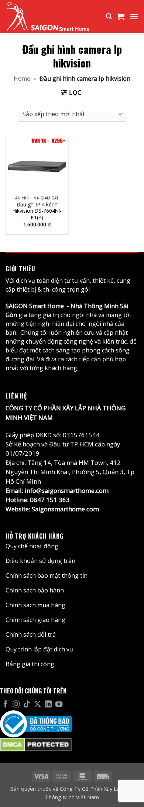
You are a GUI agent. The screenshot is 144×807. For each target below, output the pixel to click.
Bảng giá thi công (30, 664)
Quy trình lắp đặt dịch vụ (39, 649)
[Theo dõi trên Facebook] (5, 704)
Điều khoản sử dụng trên (40, 561)
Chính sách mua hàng (35, 605)
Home (22, 78)
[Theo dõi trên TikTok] (26, 704)
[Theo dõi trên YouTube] (58, 704)
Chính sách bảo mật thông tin (47, 575)
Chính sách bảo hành (35, 590)
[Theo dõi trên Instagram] (16, 704)
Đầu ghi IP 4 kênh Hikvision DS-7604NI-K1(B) (37, 211)
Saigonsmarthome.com (65, 509)
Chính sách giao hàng (35, 620)
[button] (109, 16)
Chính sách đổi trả (31, 634)
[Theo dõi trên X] (37, 704)
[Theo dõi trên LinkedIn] (48, 704)
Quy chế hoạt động (32, 546)
